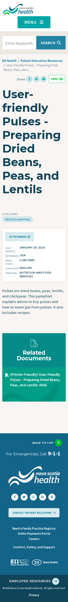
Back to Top (42, 443)
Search (48, 42)
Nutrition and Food (17, 219)
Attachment (18, 236)
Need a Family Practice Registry (34, 528)
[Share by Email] (43, 79)
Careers (34, 539)
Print (55, 79)
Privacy (34, 595)
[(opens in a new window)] (29, 79)
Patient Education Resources (42, 61)
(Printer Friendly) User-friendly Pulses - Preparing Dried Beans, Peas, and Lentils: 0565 (35, 379)
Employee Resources (30, 581)
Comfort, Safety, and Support (34, 547)
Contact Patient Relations (32, 513)
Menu (30, 22)
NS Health (9, 61)
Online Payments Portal (34, 533)
